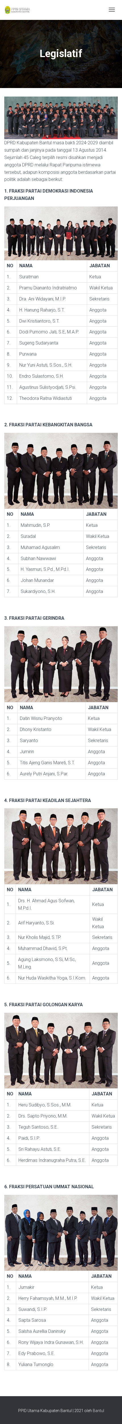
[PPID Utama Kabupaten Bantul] (17, 10)
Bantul (98, 1410)
